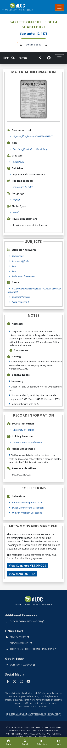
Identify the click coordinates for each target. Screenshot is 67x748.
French (16, 199)
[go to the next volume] (46, 44)
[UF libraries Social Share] (40, 58)
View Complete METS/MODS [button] (27, 565)
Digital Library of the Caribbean (28, 507)
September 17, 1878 (23, 187)
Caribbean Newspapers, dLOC (27, 502)
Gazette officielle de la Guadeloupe (31, 149)
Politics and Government (23, 276)
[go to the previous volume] (21, 44)
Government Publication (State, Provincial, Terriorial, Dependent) (34, 290)
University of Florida (23, 429)
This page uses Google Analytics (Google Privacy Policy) (33, 713)
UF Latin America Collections (27, 442)
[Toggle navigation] (59, 7)
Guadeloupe (18, 255)
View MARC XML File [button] (22, 574)
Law (14, 266)
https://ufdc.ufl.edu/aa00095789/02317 (32, 136)
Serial (15, 212)
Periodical (21, 296)
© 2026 (34, 732)
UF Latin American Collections (27, 512)
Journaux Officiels (20, 261)
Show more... (22, 350)
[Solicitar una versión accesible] (49, 57)
